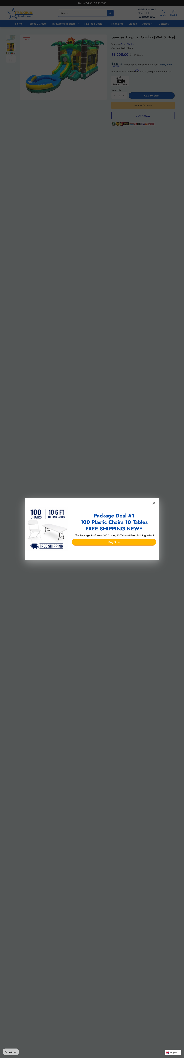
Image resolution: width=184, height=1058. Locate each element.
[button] (173, 1052)
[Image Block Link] (47, 529)
